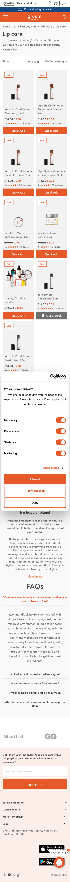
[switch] (61, 431)
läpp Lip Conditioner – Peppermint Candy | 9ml (51, 109)
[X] (14, 875)
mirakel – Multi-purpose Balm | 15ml (16, 234)
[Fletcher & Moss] (26, 3)
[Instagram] (4, 875)
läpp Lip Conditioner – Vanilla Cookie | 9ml (51, 173)
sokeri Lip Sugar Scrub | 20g (48, 234)
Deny (35, 502)
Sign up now (35, 784)
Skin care (46, 26)
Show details (51, 467)
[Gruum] (9, 3)
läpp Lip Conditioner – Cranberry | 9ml (18, 111)
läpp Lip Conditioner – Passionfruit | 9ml (18, 358)
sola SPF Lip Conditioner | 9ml (48, 296)
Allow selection (35, 490)
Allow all (35, 479)
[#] (9, 875)
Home (6, 26)
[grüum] (35, 17)
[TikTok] (18, 875)
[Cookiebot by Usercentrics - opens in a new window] (50, 376)
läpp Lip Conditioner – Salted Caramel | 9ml (18, 173)
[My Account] (49, 3)
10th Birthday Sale (25, 26)
